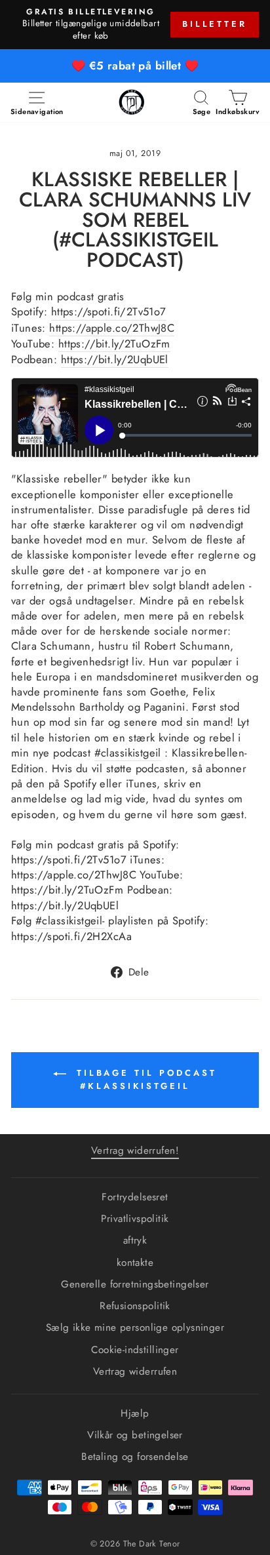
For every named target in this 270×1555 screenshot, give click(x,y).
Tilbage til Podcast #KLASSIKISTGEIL (144, 1079)
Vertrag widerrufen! (135, 1150)
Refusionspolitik (135, 1306)
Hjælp (135, 1413)
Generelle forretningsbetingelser (134, 1284)
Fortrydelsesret (135, 1197)
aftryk (135, 1240)
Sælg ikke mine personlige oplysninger (135, 1327)
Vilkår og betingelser (135, 1435)
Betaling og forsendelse (135, 1456)
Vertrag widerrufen (135, 1371)
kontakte (135, 1262)
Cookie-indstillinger (134, 1350)
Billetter (214, 24)
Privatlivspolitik (134, 1218)
